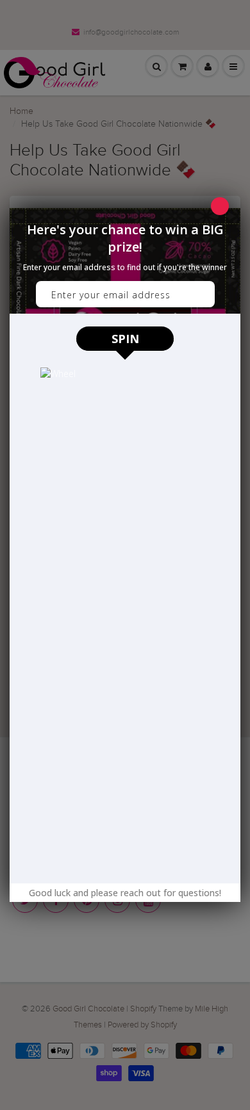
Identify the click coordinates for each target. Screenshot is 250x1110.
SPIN (125, 338)
